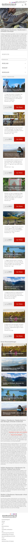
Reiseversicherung (5, 526)
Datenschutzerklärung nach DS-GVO (8, 536)
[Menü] (25, 4)
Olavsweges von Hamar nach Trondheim (18, 432)
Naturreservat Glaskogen (16, 434)
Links (3, 527)
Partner (3, 522)
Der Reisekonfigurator (6, 519)
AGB (2, 531)
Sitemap (3, 521)
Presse (3, 537)
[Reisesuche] (22, 5)
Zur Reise (19, 107)
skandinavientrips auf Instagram (8, 541)
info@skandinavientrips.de (21, 2)
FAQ (2, 524)
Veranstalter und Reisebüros (7, 529)
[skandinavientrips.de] (8, 6)
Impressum (4, 539)
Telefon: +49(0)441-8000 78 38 (21, 1)
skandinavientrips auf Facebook (8, 534)
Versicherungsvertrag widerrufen (8, 532)
